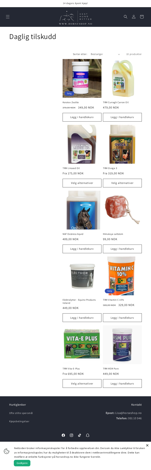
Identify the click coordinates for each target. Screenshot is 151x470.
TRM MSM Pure (111, 368)
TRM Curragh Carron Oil (116, 102)
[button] (8, 17)
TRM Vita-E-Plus (71, 368)
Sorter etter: (80, 54)
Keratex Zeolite (71, 102)
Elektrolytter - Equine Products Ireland (79, 301)
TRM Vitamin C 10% (113, 299)
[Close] (147, 445)
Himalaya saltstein (113, 234)
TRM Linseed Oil (71, 168)
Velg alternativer (82, 183)
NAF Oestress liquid (73, 234)
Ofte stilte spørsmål (21, 413)
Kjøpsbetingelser (19, 421)
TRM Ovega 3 (110, 168)
